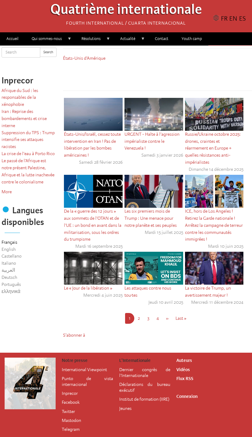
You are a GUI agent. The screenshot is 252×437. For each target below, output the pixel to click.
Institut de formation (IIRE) (144, 399)
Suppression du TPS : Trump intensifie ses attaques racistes (28, 140)
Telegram (71, 429)
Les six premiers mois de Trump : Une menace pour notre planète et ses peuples (150, 218)
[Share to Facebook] (140, 75)
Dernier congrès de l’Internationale (144, 372)
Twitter (68, 411)
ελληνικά (11, 291)
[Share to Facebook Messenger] (158, 75)
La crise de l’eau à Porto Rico (28, 153)
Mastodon (71, 420)
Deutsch (9, 277)
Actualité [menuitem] (124, 40)
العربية (8, 270)
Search (48, 52)
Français (9, 242)
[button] (175, 75)
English (9, 249)
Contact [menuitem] (161, 38)
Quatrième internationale (126, 11)
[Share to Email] (166, 75)
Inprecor (70, 393)
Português (11, 284)
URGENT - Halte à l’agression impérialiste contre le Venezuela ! (151, 141)
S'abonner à (74, 335)
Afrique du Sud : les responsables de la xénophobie (20, 97)
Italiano (9, 263)
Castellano (12, 256)
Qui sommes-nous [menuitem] (43, 40)
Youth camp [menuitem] (192, 38)
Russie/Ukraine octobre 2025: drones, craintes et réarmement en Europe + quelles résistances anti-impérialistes (213, 148)
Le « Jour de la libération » (88, 288)
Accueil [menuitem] (12, 38)
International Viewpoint (84, 369)
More (7, 191)
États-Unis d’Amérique (84, 58)
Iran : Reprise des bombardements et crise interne (24, 118)
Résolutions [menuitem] (87, 40)
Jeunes (125, 408)
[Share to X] (149, 75)
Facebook (71, 402)
